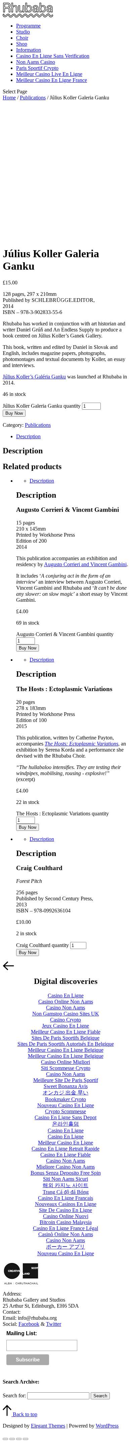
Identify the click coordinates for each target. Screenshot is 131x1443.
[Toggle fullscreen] (18, 1439)
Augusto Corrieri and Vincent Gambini (85, 564)
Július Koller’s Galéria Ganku (34, 376)
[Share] (12, 1439)
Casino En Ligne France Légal (65, 1228)
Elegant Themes (48, 1426)
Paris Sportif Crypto (37, 68)
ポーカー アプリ (65, 1247)
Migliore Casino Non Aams (65, 1167)
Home (9, 97)
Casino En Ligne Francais (65, 1198)
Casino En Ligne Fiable (65, 1155)
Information (28, 50)
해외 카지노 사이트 (65, 1185)
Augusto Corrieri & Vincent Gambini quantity (65, 634)
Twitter (53, 1324)
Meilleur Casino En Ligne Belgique (65, 1050)
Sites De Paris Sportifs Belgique (65, 1038)
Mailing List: (21, 1333)
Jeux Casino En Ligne (65, 1026)
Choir (22, 38)
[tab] (72, 437)
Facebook (28, 1324)
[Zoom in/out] (25, 1439)
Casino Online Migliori (65, 1062)
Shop (21, 44)
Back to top (24, 1414)
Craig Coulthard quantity (42, 945)
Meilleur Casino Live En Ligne (49, 74)
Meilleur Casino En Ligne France (51, 80)
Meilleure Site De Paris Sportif (65, 1080)
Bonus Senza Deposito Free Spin (66, 1173)
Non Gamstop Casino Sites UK (65, 1014)
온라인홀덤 (65, 1124)
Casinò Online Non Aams (65, 1234)
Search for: (14, 1395)
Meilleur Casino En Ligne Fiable (65, 1032)
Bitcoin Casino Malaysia (66, 1222)
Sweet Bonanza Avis (66, 1086)
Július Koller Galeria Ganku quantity (42, 406)
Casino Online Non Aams (65, 1001)
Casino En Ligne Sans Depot (65, 1117)
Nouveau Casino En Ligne (65, 1105)
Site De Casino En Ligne (65, 1210)
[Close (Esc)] (5, 1439)
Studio (23, 32)
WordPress (107, 1426)
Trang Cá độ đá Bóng (66, 1192)
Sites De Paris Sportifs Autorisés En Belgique (65, 1044)
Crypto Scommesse (65, 1111)
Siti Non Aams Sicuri (65, 1179)
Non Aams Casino (35, 62)
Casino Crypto (65, 1020)
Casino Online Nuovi (65, 1216)
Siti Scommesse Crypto (65, 1068)
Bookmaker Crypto (65, 1099)
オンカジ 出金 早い (65, 1092)
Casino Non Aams (65, 1007)
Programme (28, 26)
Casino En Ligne (66, 995)
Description (28, 436)
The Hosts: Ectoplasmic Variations (81, 744)
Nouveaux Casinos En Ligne (65, 1204)
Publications (33, 97)
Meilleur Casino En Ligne (65, 1142)
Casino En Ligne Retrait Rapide (65, 1149)
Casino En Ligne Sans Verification (52, 56)
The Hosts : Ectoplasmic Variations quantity (62, 813)
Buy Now (14, 413)
